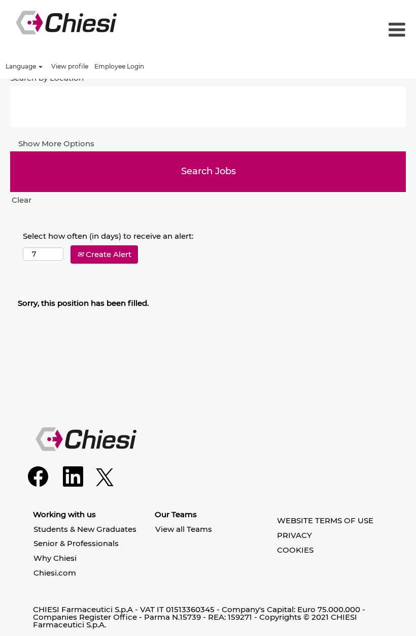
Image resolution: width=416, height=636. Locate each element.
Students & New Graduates (84, 529)
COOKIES (295, 550)
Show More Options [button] (56, 143)
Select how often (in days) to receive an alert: (108, 236)
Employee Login (119, 66)
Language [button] (22, 66)
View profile (69, 66)
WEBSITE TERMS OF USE (325, 520)
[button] (347, 30)
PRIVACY (294, 535)
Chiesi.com (54, 572)
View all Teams (183, 529)
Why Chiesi (55, 558)
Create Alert (107, 254)
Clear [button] (21, 200)
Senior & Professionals (76, 543)
